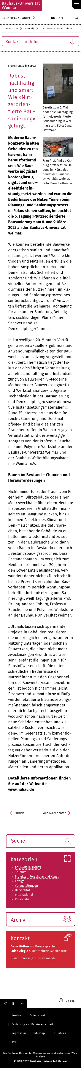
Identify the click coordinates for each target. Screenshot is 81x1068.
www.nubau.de (21, 789)
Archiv (18, 920)
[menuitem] (53, 18)
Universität (11, 28)
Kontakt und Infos (22, 41)
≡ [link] (77, 4)
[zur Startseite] (21, 5)
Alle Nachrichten (55, 813)
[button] (68, 841)
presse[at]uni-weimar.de (38, 958)
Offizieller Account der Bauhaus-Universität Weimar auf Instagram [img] (4, 1003)
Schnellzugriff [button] (17, 18)
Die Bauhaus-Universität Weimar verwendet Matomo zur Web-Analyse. (40, 1055)
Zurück (19, 813)
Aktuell (29, 28)
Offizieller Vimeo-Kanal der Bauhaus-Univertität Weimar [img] (22, 1003)
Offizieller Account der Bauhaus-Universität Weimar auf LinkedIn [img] (13, 1003)
